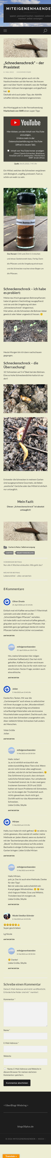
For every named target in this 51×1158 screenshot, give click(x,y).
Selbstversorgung (28, 547)
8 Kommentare (24, 72)
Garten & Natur (14, 547)
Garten (9, 553)
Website (7, 1056)
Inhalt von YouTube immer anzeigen (27, 150)
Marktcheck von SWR (14, 110)
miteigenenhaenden (26, 646)
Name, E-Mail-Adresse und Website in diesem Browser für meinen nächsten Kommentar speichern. (22, 1072)
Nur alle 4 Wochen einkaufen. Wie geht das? (23, 563)
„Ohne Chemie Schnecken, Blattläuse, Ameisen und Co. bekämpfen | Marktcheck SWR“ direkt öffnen (27, 155)
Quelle (16, 164)
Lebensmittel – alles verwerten (17, 574)
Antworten (9, 635)
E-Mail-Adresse (11, 1043)
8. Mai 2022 (9, 72)
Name (7, 1030)
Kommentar (9, 999)
